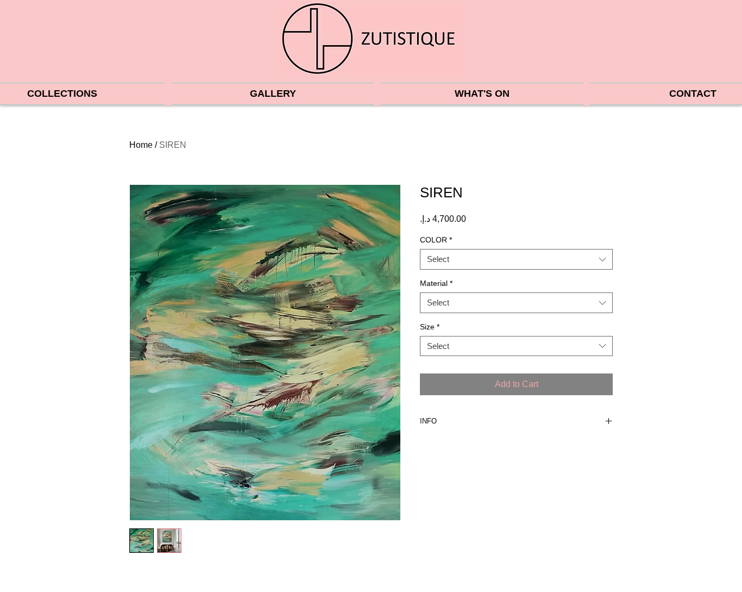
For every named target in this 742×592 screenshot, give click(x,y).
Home (141, 144)
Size (429, 326)
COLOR (436, 239)
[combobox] (516, 259)
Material (436, 283)
